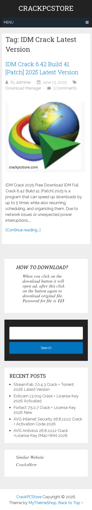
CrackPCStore (46, 8)
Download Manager (23, 88)
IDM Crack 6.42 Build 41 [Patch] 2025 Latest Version (42, 68)
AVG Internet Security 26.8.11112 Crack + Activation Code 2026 (47, 421)
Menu (8, 22)
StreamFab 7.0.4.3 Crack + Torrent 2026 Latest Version (43, 387)
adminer (23, 82)
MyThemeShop (42, 502)
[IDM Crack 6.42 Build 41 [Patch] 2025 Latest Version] (46, 136)
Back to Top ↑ (70, 502)
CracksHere (26, 464)
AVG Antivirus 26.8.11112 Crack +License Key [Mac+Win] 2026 (40, 433)
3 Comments (65, 88)
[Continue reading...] (22, 230)
